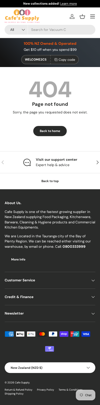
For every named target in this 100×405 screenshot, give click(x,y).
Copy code (67, 60)
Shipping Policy (14, 393)
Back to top (50, 181)
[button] (82, 16)
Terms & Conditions (71, 389)
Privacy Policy (45, 389)
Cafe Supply (22, 382)
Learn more (68, 4)
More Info (18, 259)
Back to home (50, 131)
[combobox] (50, 30)
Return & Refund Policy (18, 389)
